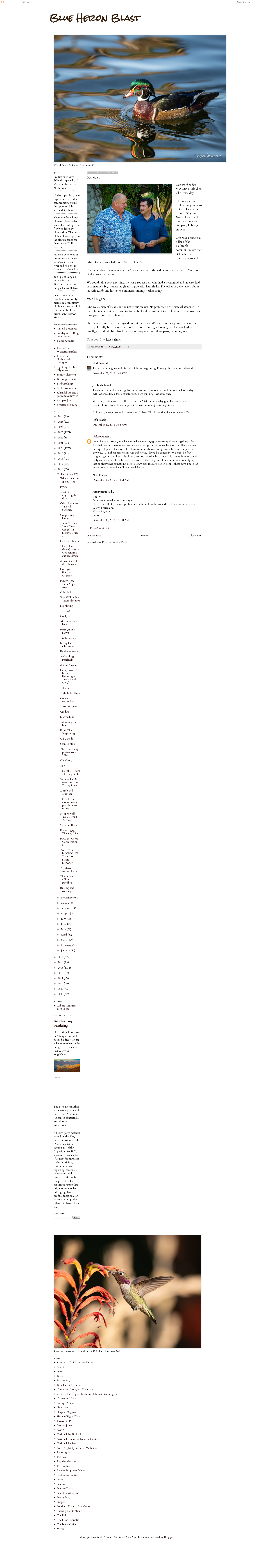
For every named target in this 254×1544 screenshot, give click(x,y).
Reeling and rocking (67, 889)
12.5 (62, 765)
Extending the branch (68, 723)
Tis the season (68, 638)
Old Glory (66, 760)
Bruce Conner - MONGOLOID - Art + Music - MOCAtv (69, 856)
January (66, 950)
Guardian (62, 1407)
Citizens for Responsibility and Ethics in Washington (87, 1394)
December (67, 474)
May (64, 929)
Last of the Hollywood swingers (63, 359)
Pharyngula (63, 1452)
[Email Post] (129, 346)
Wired (60, 1529)
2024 (61, 427)
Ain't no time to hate (69, 622)
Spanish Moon (68, 744)
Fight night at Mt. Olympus (67, 368)
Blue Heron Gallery (68, 1385)
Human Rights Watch (69, 1416)
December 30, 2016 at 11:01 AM (111, 520)
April (64, 934)
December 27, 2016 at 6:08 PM (110, 373)
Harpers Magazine (67, 1412)
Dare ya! (65, 611)
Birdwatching (65, 383)
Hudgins (98, 363)
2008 (61, 994)
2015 (61, 957)
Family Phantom (66, 374)
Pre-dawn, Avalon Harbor (69, 869)
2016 (61, 469)
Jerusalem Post (65, 1421)
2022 (61, 437)
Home (144, 535)
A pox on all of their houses (68, 562)
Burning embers (66, 379)
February (66, 945)
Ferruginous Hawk (67, 631)
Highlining (66, 606)
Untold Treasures (67, 328)
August (65, 913)
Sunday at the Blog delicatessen (68, 334)
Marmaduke (67, 717)
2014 (61, 962)
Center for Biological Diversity (75, 1389)
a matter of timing (67, 405)
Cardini (64, 711)
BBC (60, 1376)
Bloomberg (63, 1380)
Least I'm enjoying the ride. (68, 495)
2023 (61, 432)
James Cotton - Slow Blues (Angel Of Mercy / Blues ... (69, 529)
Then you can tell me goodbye (68, 879)
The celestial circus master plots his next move (68, 803)
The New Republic (68, 1520)
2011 (61, 978)
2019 (61, 453)
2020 (61, 448)
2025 (61, 422)
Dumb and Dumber (66, 792)
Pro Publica (63, 1466)
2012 (61, 973)
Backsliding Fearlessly (67, 658)
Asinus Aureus (68, 665)
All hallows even (66, 388)
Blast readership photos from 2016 (69, 752)
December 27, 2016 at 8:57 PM (110, 425)
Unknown (99, 436)
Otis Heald (66, 592)
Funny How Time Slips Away (67, 584)
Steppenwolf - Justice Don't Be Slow (68, 817)
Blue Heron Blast (95, 17)
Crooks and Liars (66, 1398)
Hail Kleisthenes (69, 541)
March (65, 940)
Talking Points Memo (69, 1511)
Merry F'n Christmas (67, 644)
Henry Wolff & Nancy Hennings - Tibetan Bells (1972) (69, 676)
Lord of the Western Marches (67, 350)
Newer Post (94, 535)
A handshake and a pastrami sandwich (67, 394)
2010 (61, 983)
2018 (61, 459)
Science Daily (65, 1488)
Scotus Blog (64, 1497)
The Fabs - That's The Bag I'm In (70, 772)
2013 (61, 967)
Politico (61, 1457)
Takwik (64, 688)
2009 (61, 989)
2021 (61, 443)
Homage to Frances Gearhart (66, 572)
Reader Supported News (71, 1470)
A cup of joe (64, 400)
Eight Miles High (70, 693)
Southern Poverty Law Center (74, 1506)
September (67, 908)
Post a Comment (99, 528)
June (64, 924)
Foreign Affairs (65, 1403)
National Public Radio (69, 1434)
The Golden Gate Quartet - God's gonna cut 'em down (69, 551)
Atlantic (61, 1367)
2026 (61, 416)
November (67, 897)
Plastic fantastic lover (65, 342)
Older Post (195, 535)
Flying (64, 487)
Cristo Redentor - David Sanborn (69, 507)
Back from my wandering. (63, 1023)
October (66, 903)
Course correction (67, 699)
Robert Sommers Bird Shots (66, 1007)
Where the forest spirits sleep (70, 480)
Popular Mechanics (68, 1461)
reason (60, 1479)
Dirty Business (68, 706)
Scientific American (68, 1493)
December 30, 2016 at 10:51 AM (111, 480)
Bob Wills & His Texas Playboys (70, 599)
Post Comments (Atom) (115, 542)
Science (61, 1484)
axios (60, 1371)
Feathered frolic (69, 651)
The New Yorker (67, 1524)
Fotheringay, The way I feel (69, 832)
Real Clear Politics (67, 1475)
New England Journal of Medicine (77, 1448)
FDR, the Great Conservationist (69, 842)
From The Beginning (67, 732)
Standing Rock (68, 825)
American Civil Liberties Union (75, 1362)
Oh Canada (66, 738)
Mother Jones (64, 1425)
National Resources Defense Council (78, 1439)
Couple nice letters (67, 516)
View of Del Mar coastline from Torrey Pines (70, 782)
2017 (61, 464)
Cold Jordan (67, 616)
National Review (66, 1443)
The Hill (62, 1515)
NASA (60, 1430)
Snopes (61, 1502)
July (63, 919)
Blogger (169, 1537)
